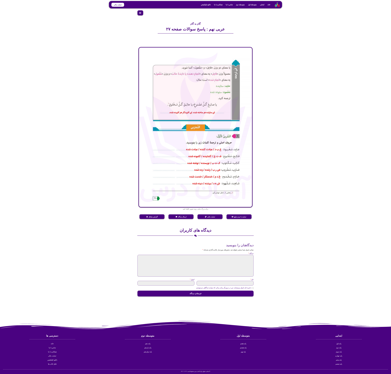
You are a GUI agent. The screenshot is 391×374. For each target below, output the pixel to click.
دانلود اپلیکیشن (206, 4)
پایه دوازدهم (148, 352)
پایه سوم (339, 352)
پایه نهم (243, 352)
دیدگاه (251, 253)
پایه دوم (338, 348)
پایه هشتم (243, 348)
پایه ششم (339, 364)
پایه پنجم (339, 360)
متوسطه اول (252, 4)
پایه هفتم (243, 343)
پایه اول (338, 343)
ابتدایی (262, 4)
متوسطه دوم (240, 4)
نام (252, 279)
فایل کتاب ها (52, 364)
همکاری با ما (218, 4)
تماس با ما (229, 4)
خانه (268, 4)
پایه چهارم (338, 356)
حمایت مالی (52, 356)
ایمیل (192, 279)
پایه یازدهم (147, 348)
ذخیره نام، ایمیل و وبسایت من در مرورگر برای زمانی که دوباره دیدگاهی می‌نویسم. (223, 288)
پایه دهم (147, 343)
